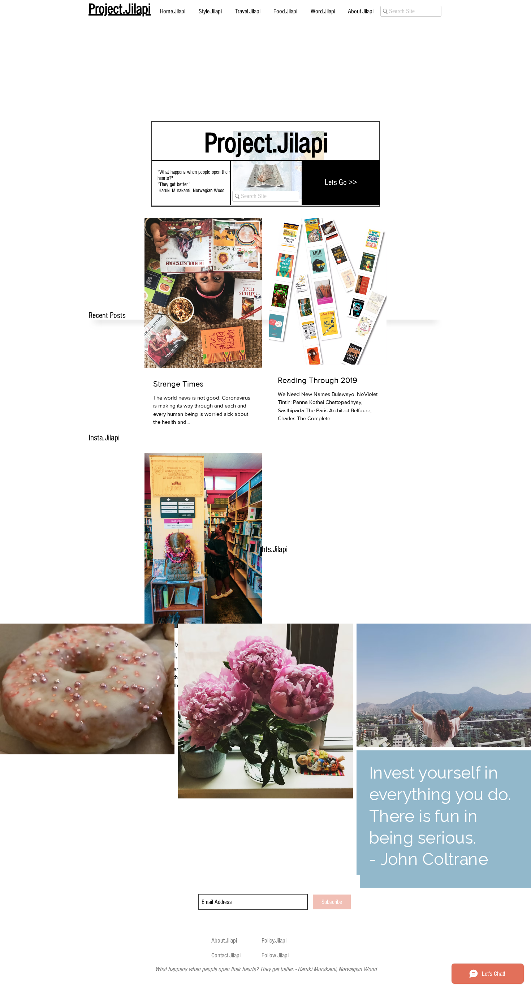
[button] (210, 8)
